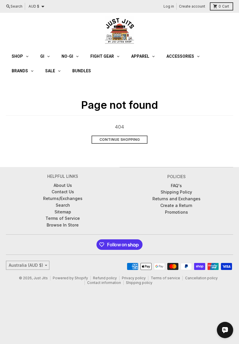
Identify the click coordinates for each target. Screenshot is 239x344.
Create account (192, 6)
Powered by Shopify (70, 278)
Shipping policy (139, 282)
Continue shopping (119, 139)
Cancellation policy (201, 278)
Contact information (104, 282)
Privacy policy (134, 278)
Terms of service (165, 278)
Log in (169, 6)
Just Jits (41, 278)
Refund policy (105, 278)
